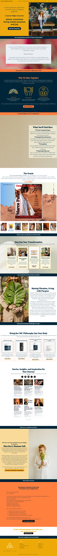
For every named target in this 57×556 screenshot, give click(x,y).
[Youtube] (10, 551)
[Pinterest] (16, 551)
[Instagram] (6, 551)
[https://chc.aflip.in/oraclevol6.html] (18, 227)
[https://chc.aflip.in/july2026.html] (11, 227)
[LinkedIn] (8, 551)
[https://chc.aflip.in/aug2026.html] (4, 227)
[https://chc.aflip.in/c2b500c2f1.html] (46, 227)
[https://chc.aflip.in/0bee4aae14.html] (39, 227)
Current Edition (28, 181)
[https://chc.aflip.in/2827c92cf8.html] (53, 227)
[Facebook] (4, 551)
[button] (29, 1)
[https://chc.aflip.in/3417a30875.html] (32, 227)
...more (15, 394)
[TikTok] (14, 551)
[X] (12, 551)
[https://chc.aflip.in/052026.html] (25, 227)
